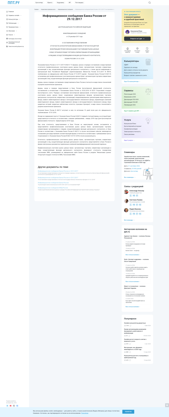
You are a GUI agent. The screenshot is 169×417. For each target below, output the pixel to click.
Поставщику (79, 2)
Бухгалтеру (39, 2)
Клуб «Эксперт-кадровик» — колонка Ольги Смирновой (136, 260)
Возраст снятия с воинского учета (135, 75)
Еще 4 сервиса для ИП (131, 111)
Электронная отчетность (132, 131)
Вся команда (128, 220)
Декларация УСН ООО (131, 99)
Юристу (49, 2)
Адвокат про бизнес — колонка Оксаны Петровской (137, 237)
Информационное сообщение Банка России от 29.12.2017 (58, 171)
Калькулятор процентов (132, 73)
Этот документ (131, 14)
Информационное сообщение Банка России (53, 183)
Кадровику (60, 2)
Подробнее (84, 413)
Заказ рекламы (129, 134)
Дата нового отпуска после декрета (136, 70)
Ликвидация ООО (130, 105)
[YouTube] (11, 406)
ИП (70, 2)
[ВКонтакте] (17, 406)
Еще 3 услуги (128, 140)
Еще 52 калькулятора (131, 81)
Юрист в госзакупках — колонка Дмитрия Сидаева (134, 287)
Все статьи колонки (132, 255)
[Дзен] (14, 406)
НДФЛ (126, 65)
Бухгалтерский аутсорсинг (132, 126)
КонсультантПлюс (130, 123)
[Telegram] (7, 406)
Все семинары (129, 177)
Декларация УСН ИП (131, 102)
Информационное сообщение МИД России (53, 188)
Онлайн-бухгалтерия (130, 129)
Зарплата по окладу (130, 67)
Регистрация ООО (130, 94)
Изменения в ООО (130, 97)
